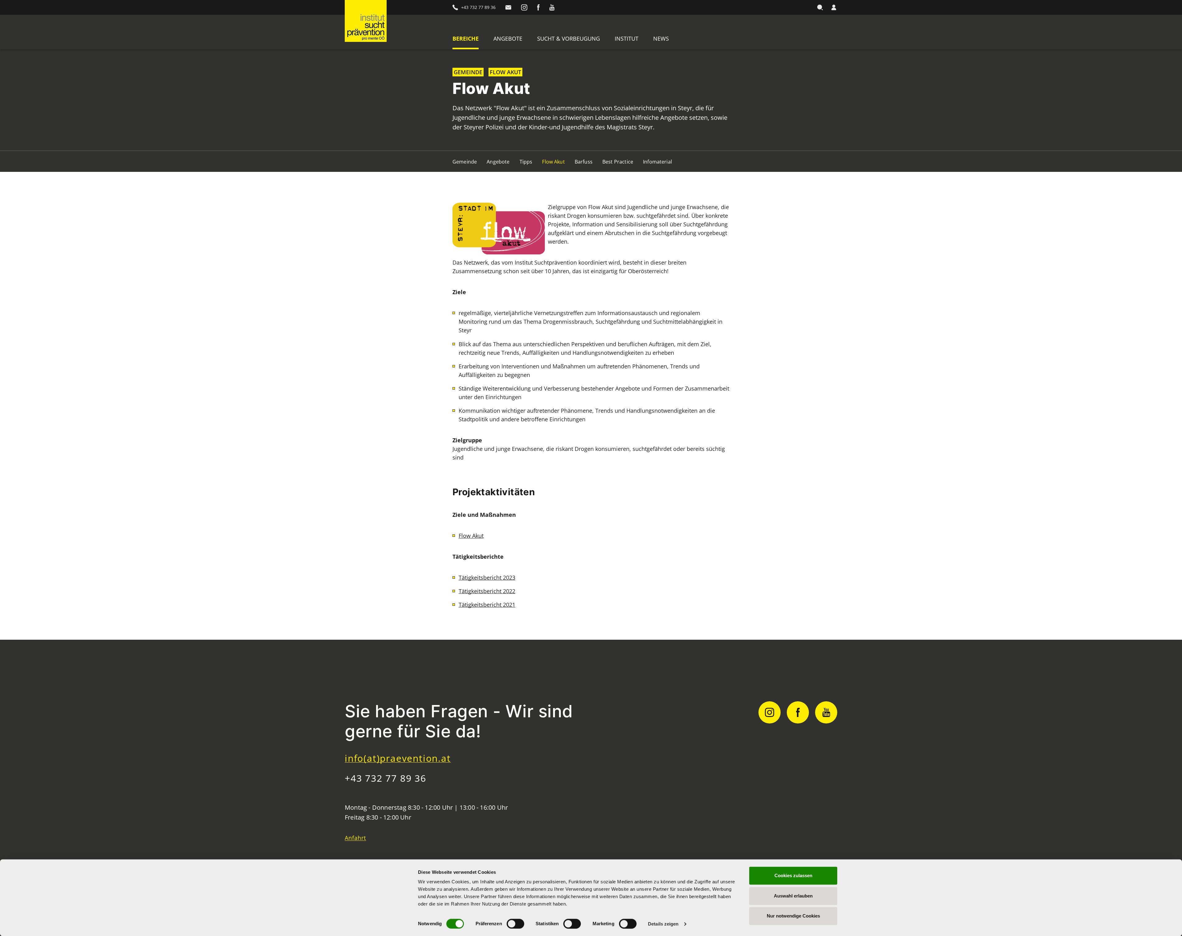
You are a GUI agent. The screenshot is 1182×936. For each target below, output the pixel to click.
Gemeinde (464, 161)
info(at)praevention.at (398, 758)
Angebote (507, 38)
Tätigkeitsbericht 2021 (487, 604)
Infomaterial (657, 161)
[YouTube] (551, 7)
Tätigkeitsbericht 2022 (487, 591)
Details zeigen (663, 923)
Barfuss (584, 161)
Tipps (526, 161)
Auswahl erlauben (793, 895)
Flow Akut (553, 161)
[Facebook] (538, 7)
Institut (626, 38)
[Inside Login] (833, 7)
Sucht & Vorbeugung (568, 38)
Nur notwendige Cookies (793, 915)
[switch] (515, 924)
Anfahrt (355, 838)
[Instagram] (524, 7)
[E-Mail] (508, 7)
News (661, 38)
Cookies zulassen (793, 875)
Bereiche (465, 38)
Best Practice (617, 161)
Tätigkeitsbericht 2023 (487, 577)
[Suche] (820, 7)
